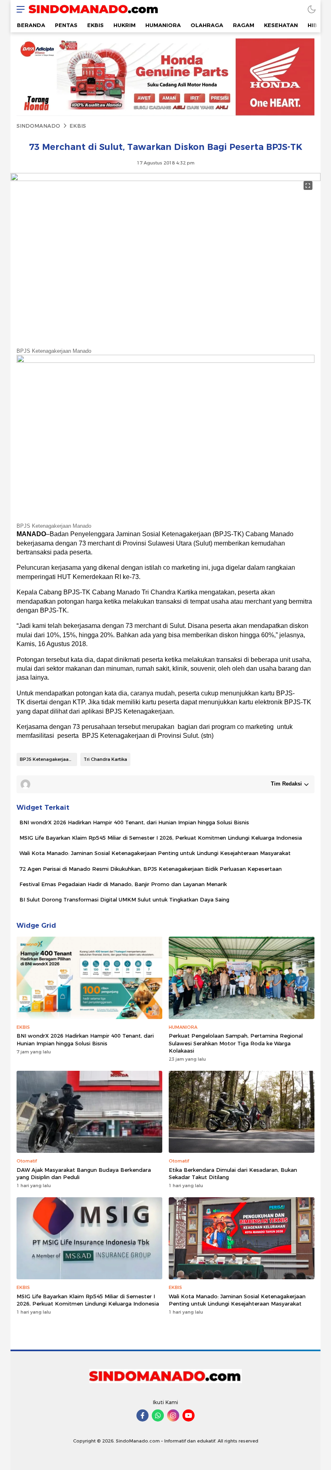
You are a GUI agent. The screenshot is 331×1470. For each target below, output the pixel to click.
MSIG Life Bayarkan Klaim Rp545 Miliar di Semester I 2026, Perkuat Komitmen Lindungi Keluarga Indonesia (160, 837)
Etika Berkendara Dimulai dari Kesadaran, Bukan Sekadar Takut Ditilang (233, 1173)
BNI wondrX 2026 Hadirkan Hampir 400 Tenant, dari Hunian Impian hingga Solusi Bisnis (134, 822)
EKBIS (77, 125)
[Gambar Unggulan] (165, 179)
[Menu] (18, 9)
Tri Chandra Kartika (105, 759)
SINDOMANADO (38, 125)
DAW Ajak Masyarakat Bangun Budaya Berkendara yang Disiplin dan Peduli (84, 1173)
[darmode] (312, 9)
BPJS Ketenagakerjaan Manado (48, 759)
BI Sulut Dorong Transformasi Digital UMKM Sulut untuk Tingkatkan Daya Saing (124, 899)
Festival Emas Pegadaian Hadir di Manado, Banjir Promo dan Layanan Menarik (123, 884)
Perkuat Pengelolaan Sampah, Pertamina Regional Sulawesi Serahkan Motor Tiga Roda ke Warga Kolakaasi (236, 1042)
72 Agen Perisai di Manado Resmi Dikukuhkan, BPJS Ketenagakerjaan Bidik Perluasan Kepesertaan (150, 869)
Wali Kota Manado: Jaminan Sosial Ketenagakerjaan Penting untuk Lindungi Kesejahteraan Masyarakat (155, 853)
